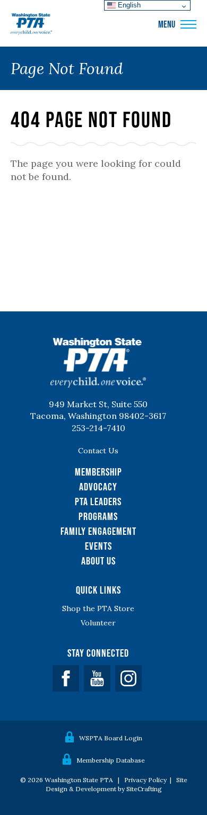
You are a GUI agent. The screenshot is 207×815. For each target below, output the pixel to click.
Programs (98, 516)
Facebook (66, 678)
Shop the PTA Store (98, 608)
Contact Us (98, 450)
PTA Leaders (98, 501)
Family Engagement (98, 531)
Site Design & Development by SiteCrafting (116, 784)
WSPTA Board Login (110, 738)
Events (98, 546)
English (128, 5)
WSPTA (31, 24)
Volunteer (98, 623)
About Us (98, 561)
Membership (98, 472)
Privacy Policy (145, 780)
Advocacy (98, 486)
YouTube (97, 678)
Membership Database (110, 760)
